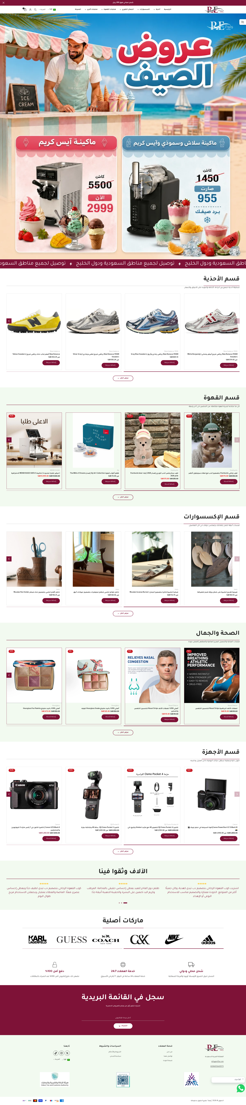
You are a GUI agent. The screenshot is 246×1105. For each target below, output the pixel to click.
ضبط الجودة (167, 1061)
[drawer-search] (35, 9)
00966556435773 (217, 1066)
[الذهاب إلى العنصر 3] (119, 902)
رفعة (235, 589)
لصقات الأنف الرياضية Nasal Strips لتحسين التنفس (216, 709)
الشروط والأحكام (115, 1052)
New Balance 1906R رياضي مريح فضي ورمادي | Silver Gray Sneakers (96, 355)
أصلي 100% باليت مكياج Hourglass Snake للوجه (100, 709)
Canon (235, 825)
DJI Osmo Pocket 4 (171, 825)
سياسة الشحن (115, 1056)
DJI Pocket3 (114, 825)
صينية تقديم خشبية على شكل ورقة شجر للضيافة (217, 592)
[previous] (237, 321)
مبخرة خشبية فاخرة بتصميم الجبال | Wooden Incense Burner (154, 592)
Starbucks (233, 470)
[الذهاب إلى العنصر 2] (64, 371)
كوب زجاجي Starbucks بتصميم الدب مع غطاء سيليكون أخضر (213, 473)
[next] (9, 321)
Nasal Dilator (232, 706)
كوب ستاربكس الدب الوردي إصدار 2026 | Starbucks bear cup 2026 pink (154, 474)
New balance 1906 (230, 351)
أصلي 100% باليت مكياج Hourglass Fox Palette (41, 709)
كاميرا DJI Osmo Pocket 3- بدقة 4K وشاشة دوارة (100, 827)
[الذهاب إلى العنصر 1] (182, 371)
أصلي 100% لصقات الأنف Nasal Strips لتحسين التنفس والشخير (156, 710)
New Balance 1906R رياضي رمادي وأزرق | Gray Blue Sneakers (154, 354)
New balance (114, 351)
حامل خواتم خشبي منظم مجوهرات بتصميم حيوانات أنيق (96, 592)
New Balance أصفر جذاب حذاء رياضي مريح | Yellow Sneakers (36, 354)
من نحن (169, 1052)
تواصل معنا (168, 1056)
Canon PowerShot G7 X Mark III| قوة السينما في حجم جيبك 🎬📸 (212, 829)
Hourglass (115, 706)
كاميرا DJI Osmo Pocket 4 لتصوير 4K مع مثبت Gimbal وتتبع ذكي (153, 827)
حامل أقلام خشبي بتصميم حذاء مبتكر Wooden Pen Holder (37, 592)
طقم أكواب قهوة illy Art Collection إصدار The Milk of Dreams (94, 473)
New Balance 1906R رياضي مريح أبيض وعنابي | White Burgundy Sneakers (212, 355)
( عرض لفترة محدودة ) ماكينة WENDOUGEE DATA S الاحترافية (35, 473)
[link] (123, 136)
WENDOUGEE (55, 470)
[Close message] (243, 1079)
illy (118, 470)
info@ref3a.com (217, 1062)
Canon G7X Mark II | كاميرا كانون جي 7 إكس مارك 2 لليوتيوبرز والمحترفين (36, 829)
